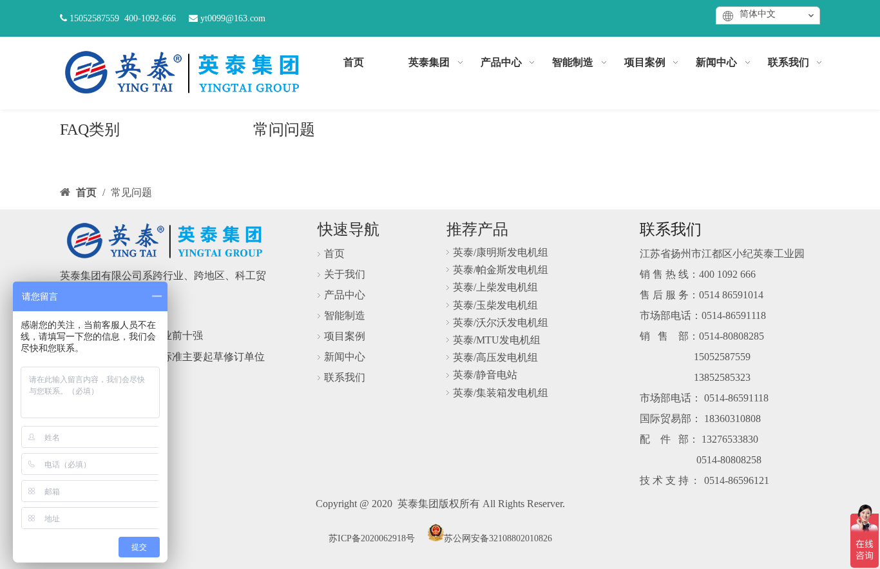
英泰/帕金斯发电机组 (500, 269)
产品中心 (344, 294)
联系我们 (344, 377)
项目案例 (344, 336)
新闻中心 (344, 356)
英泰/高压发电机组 (495, 357)
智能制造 (344, 315)
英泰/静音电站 (485, 374)
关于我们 (344, 274)
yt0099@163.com (232, 18)
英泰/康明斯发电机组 (500, 252)
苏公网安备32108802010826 (498, 538)
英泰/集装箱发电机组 (500, 392)
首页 (334, 253)
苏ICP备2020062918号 (372, 538)
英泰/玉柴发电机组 (495, 305)
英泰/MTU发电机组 (496, 339)
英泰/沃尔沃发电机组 (500, 322)
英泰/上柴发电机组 (495, 287)
